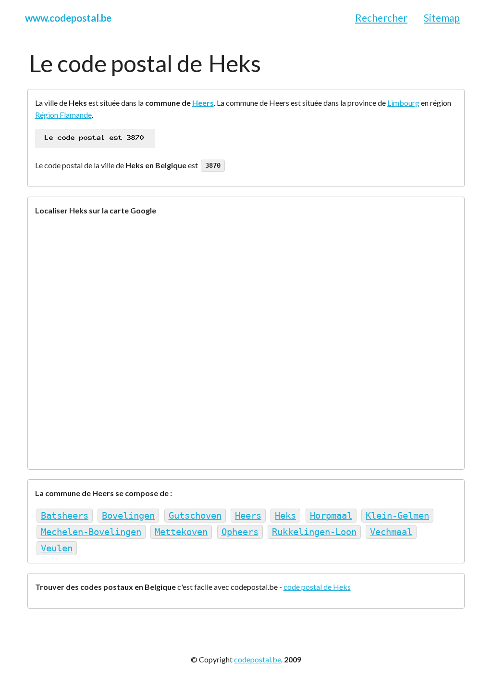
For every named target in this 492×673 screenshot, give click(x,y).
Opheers (239, 532)
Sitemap (442, 18)
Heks (285, 516)
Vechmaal (391, 532)
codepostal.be (257, 659)
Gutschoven (195, 516)
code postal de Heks (317, 586)
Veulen (57, 548)
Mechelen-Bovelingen (91, 532)
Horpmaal (331, 516)
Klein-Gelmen (397, 516)
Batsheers (64, 516)
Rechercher (381, 18)
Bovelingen (128, 516)
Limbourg (403, 102)
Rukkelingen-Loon (314, 532)
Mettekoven (181, 532)
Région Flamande (63, 114)
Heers (203, 102)
